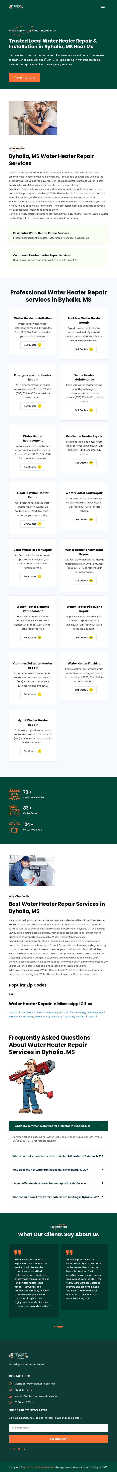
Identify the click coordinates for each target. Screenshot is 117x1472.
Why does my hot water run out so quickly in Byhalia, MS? (50, 1170)
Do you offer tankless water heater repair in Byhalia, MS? (49, 1183)
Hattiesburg (78, 1012)
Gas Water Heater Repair (84, 436)
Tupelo (91, 1016)
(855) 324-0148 (26, 77)
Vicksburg (56, 1016)
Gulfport (13, 1012)
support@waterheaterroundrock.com (36, 1396)
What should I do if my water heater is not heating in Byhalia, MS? (55, 1197)
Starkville (64, 1012)
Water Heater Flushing (84, 663)
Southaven (27, 1016)
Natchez (80, 1016)
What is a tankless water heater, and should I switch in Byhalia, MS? (56, 1156)
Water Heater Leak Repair (84, 493)
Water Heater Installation (33, 318)
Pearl (46, 1016)
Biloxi (37, 1016)
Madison (52, 1012)
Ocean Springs (95, 1012)
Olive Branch (28, 1012)
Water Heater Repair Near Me (38, 1467)
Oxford (41, 1012)
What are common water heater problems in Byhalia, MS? (52, 1126)
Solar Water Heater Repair (33, 550)
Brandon (13, 1016)
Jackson (69, 1016)
